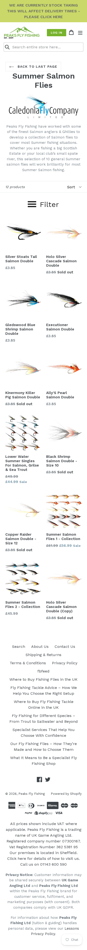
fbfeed (43, 671)
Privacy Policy (64, 663)
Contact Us (65, 646)
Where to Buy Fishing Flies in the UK (43, 679)
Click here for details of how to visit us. (43, 858)
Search (18, 646)
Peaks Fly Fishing (31, 794)
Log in (56, 32)
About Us (40, 646)
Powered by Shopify (66, 794)
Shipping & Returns (43, 654)
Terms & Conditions (28, 663)
